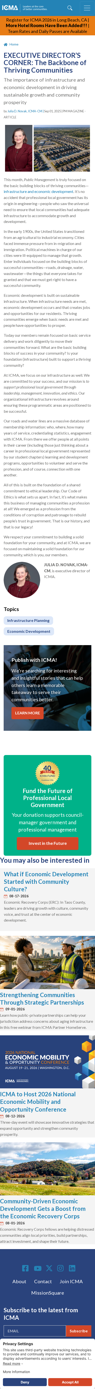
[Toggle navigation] (87, 8)
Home (14, 44)
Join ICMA (71, 1281)
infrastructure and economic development (38, 191)
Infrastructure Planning (28, 620)
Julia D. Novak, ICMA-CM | (26, 111)
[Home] (25, 8)
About (19, 1281)
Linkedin (73, 1268)
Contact (43, 1281)
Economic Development (28, 631)
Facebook (26, 1268)
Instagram (61, 1268)
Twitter (49, 1268)
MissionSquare (47, 1293)
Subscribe (79, 1330)
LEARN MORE (27, 712)
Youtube (38, 1268)
